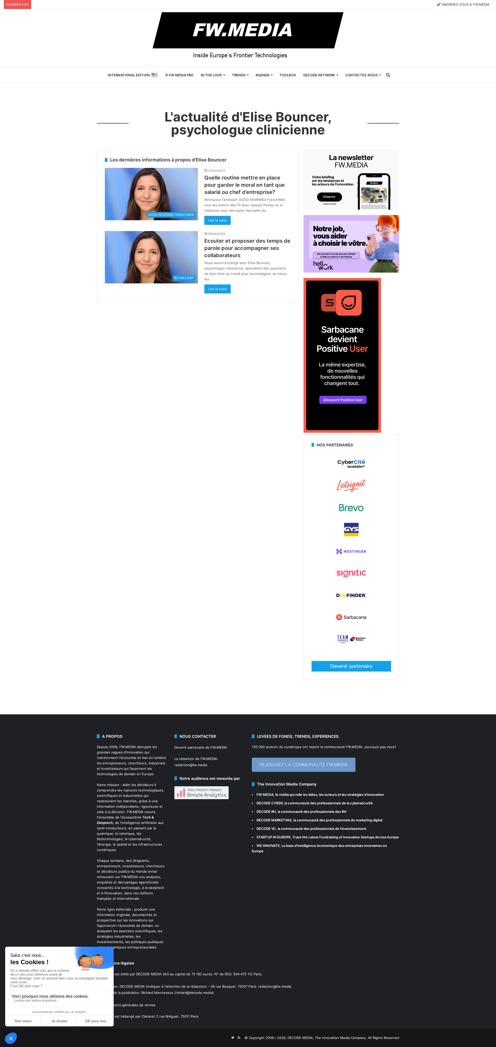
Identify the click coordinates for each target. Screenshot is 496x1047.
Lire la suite (217, 220)
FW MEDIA (265, 794)
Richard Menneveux (157, 993)
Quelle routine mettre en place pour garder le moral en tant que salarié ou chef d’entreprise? (244, 185)
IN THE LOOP (211, 75)
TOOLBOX (288, 75)
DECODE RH (266, 811)
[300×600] (342, 431)
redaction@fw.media (190, 765)
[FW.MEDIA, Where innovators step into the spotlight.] (248, 38)
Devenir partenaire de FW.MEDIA (200, 747)
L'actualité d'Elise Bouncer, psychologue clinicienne (248, 123)
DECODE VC (266, 829)
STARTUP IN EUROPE (274, 837)
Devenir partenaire (351, 666)
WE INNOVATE (268, 846)
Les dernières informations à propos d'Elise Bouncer (168, 159)
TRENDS (238, 75)
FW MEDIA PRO (180, 75)
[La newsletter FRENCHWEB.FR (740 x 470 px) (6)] (351, 208)
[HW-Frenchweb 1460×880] (351, 271)
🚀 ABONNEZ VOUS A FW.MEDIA (463, 4)
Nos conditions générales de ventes (126, 1005)
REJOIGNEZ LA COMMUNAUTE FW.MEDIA (304, 764)
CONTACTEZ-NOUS (361, 75)
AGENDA (262, 75)
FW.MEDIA (127, 747)
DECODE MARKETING (274, 820)
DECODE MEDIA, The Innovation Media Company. (327, 1038)
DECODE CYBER (270, 803)
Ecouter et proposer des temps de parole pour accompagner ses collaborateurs (247, 248)
